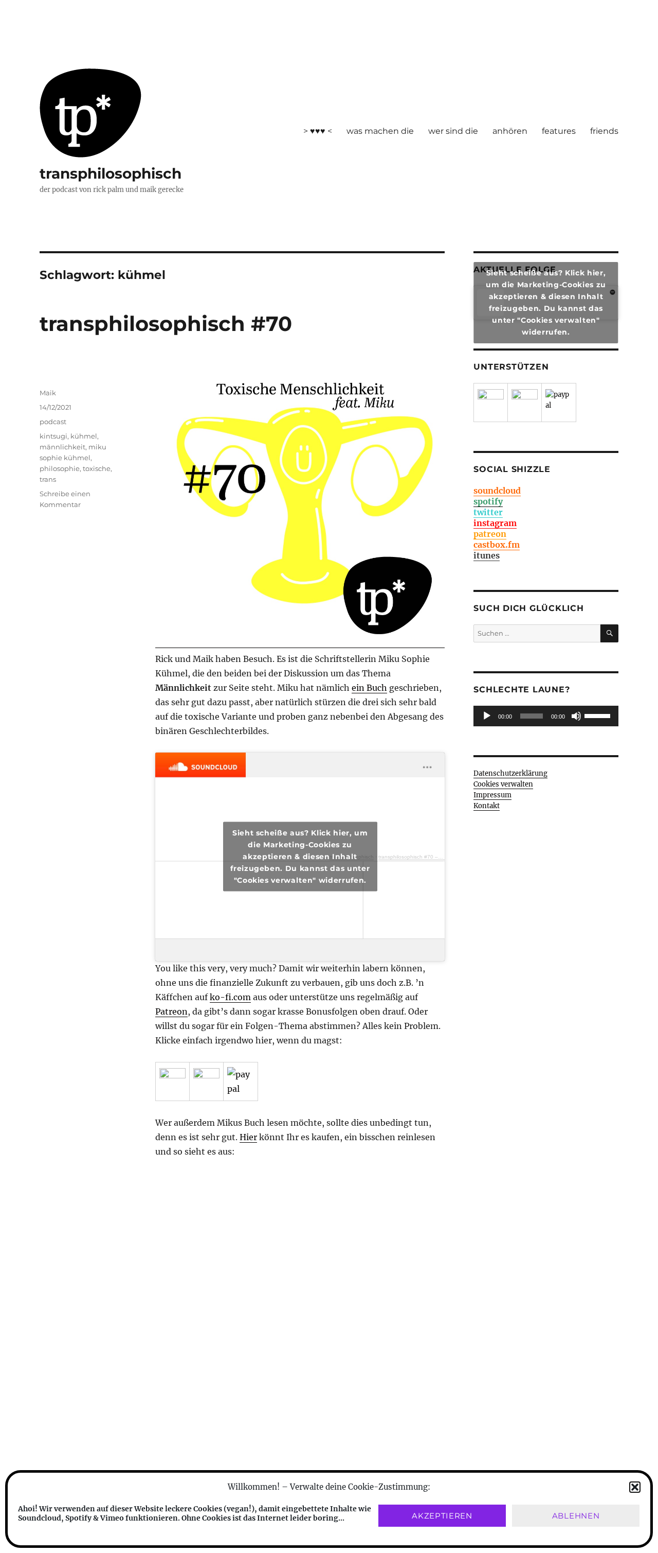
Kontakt (486, 805)
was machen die (380, 131)
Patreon (171, 1011)
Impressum (492, 795)
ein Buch (369, 688)
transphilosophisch (110, 173)
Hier (248, 1137)
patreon (489, 534)
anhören (509, 131)
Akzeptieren (442, 1516)
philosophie (60, 468)
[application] (545, 716)
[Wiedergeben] (487, 716)
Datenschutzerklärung (510, 773)
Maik (48, 393)
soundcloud (497, 490)
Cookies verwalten (503, 784)
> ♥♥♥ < (317, 131)
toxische (97, 468)
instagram (495, 523)
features (559, 131)
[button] (635, 1487)
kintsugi (53, 436)
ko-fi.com (230, 997)
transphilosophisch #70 (166, 323)
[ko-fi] (206, 1081)
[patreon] (172, 1081)
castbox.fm (496, 544)
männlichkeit (62, 447)
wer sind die (453, 131)
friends (604, 131)
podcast (53, 421)
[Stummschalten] (576, 716)
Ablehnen (576, 1516)
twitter (488, 512)
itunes (486, 555)
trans (48, 479)
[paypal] (240, 1081)
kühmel (83, 436)
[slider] (598, 715)
